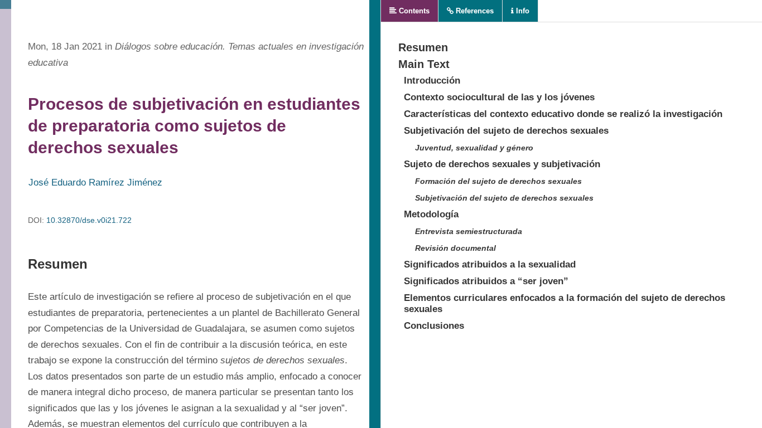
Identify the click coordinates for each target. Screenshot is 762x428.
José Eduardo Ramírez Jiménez (95, 182)
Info (521, 11)
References (474, 11)
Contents (413, 11)
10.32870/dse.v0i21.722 (89, 220)
